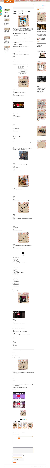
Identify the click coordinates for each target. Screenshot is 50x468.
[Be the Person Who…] (7, 29)
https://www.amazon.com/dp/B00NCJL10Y (41, 72)
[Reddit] (1, 12)
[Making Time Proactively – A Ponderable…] (7, 37)
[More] (26, 419)
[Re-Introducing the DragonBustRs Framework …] (7, 10)
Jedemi (9, 1)
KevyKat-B (43, 119)
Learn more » (38, 41)
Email (22, 455)
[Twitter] (1, 8)
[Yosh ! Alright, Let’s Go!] (7, 20)
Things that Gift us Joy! (6, 48)
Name (22, 454)
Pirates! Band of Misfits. (15, 100)
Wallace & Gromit (16, 119)
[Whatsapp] (1, 11)
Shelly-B (38, 120)
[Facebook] (1, 6)
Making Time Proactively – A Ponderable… (6, 40)
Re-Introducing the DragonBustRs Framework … (6, 12)
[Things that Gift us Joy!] (7, 47)
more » (5, 34)
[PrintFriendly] (24, 419)
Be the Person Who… (6, 30)
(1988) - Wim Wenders (41, 82)
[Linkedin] (1, 9)
